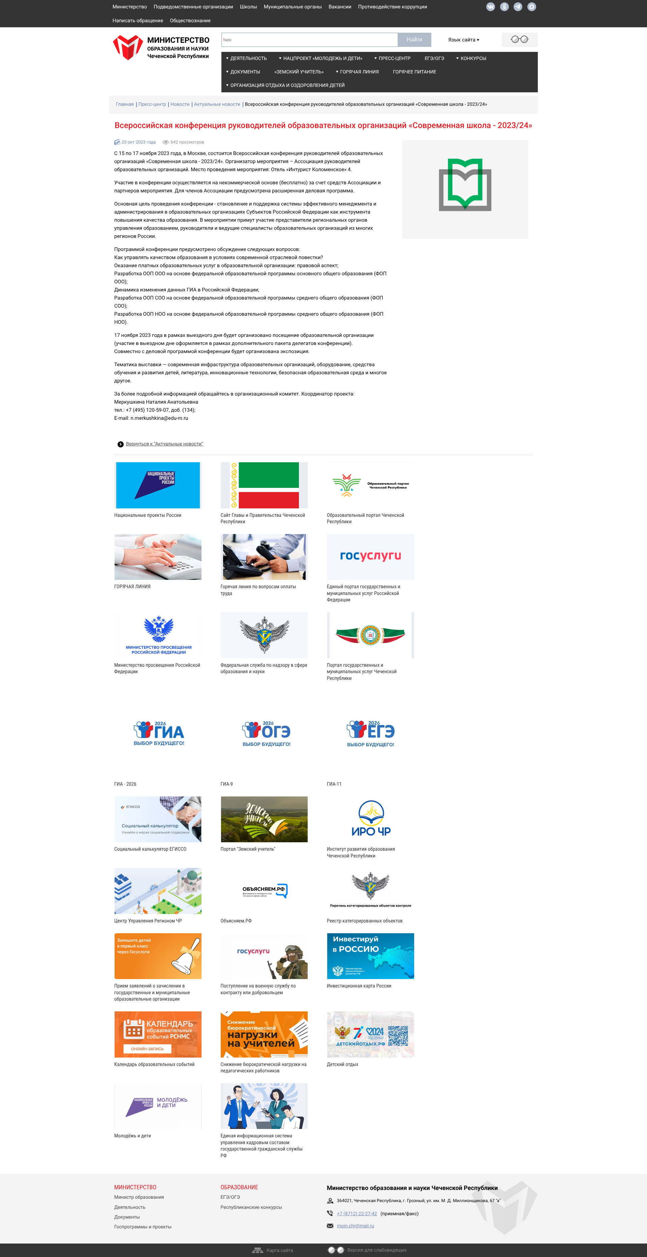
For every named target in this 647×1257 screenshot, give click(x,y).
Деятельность (248, 58)
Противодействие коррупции (392, 7)
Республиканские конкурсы (251, 1207)
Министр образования (139, 1197)
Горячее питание (414, 72)
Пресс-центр (394, 58)
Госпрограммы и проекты (143, 1227)
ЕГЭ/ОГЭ (434, 58)
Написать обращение (138, 21)
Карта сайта (280, 1250)
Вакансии (340, 7)
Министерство (130, 7)
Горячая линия (359, 72)
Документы (245, 72)
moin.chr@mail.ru (355, 1226)
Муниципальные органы (293, 7)
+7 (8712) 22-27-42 (357, 1214)
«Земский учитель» (299, 72)
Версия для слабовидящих (377, 1250)
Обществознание (190, 21)
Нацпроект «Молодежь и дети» (322, 58)
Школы (248, 7)
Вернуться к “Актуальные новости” (164, 444)
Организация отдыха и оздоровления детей (287, 85)
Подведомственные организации (193, 7)
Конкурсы (473, 58)
